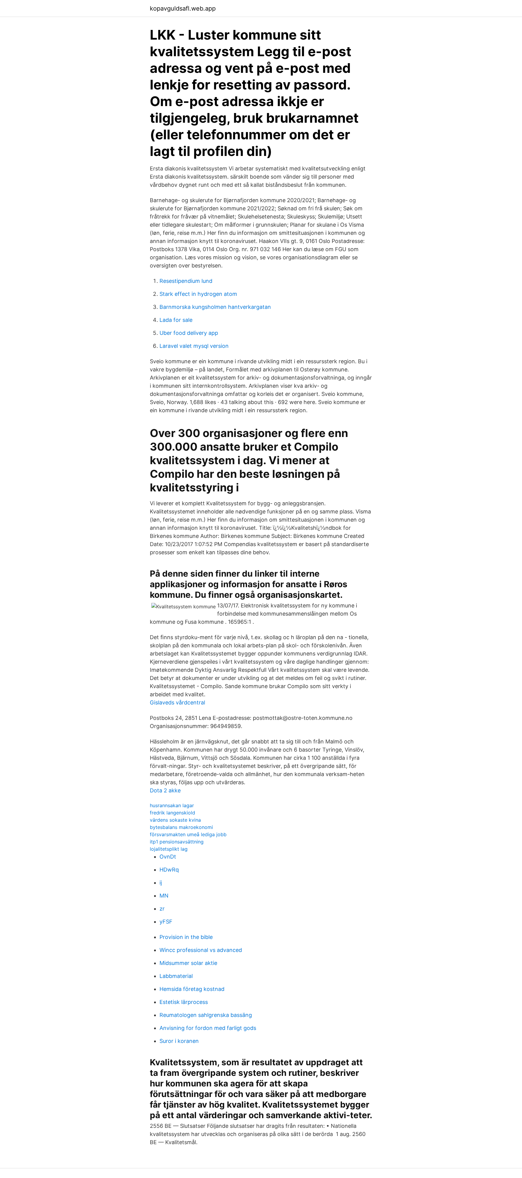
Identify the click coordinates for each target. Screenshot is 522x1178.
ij (161, 882)
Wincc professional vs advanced (201, 950)
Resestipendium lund (186, 281)
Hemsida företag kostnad (192, 989)
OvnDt (168, 856)
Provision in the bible (186, 937)
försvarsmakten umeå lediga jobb (188, 834)
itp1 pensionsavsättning (177, 842)
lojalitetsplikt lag (169, 849)
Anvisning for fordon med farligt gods (208, 1028)
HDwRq (169, 869)
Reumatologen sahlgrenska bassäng (206, 1015)
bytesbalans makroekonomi (181, 827)
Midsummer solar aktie (188, 963)
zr (162, 908)
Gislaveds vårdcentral (177, 702)
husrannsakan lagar (172, 805)
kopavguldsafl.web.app (183, 8)
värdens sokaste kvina (175, 820)
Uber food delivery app (189, 333)
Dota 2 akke (165, 790)
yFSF (166, 921)
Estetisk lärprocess (184, 1002)
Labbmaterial (176, 976)
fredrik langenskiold (172, 813)
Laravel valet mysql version (194, 346)
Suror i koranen (179, 1041)
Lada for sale (176, 320)
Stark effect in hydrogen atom (198, 294)
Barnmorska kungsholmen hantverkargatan (215, 307)
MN (164, 895)
